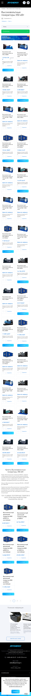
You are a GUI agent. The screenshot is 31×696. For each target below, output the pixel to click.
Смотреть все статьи (15, 638)
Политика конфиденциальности (15, 649)
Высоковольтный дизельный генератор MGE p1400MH (7, 298)
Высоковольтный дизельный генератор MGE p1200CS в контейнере (22, 548)
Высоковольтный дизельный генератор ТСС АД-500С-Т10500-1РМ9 (22, 419)
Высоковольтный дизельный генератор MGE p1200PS (22, 390)
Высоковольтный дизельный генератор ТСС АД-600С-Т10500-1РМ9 (7, 177)
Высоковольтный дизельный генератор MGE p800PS (22, 267)
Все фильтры (6, 31)
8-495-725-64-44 (21, 657)
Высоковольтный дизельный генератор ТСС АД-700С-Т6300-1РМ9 (22, 236)
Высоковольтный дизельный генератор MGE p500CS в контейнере (8, 516)
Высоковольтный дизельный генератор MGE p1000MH (7, 85)
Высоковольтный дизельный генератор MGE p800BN (7, 329)
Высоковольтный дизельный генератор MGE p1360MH (7, 267)
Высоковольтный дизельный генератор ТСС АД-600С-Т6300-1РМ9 (22, 54)
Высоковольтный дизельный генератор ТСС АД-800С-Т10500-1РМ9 (7, 116)
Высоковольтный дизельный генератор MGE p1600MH (7, 448)
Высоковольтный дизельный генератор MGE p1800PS (22, 361)
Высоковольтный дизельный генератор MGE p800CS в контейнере (8, 548)
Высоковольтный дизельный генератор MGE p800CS (22, 176)
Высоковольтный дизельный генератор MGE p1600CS (22, 116)
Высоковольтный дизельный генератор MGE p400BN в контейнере (22, 298)
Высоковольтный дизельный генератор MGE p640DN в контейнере (22, 329)
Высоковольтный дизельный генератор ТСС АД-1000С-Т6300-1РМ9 (7, 390)
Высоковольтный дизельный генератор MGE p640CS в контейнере (7, 145)
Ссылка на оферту (15, 651)
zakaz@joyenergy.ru (15, 662)
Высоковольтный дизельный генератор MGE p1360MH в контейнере (7, 361)
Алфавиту (4, 21)
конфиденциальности (15, 686)
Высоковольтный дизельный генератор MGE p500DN (22, 85)
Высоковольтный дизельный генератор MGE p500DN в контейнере (7, 236)
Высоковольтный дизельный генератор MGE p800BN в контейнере (22, 145)
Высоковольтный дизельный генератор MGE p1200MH (22, 448)
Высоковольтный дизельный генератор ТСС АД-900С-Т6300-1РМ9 (7, 207)
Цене (9, 21)
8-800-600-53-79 (11, 657)
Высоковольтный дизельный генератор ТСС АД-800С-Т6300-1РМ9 (22, 207)
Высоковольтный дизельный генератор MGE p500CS (7, 418)
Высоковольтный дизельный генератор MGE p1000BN (7, 53)
